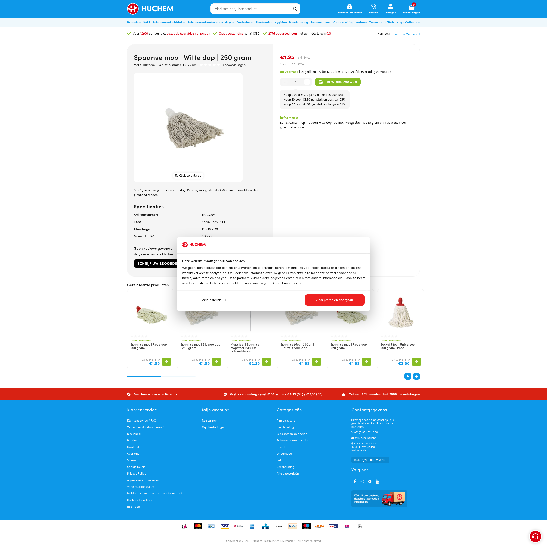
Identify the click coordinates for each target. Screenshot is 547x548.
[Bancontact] (212, 528)
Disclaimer (134, 434)
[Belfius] (240, 528)
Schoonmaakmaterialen (293, 440)
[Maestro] (308, 528)
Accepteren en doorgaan (334, 300)
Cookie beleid (136, 467)
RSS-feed (133, 506)
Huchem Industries (139, 500)
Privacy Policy (136, 473)
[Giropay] (335, 528)
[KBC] (267, 528)
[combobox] (255, 8)
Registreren (210, 420)
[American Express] (253, 528)
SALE (280, 460)
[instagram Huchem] (362, 481)
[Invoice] (361, 528)
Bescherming (285, 467)
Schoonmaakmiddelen (292, 434)
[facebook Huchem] (354, 481)
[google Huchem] (370, 481)
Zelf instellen (211, 300)
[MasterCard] (199, 528)
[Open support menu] (535, 536)
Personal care (286, 420)
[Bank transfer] (280, 528)
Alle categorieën (288, 473)
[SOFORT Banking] (321, 528)
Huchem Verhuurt (406, 33)
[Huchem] (153, 9)
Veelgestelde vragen (141, 487)
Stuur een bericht (365, 438)
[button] (416, 376)
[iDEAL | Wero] (186, 528)
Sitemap (132, 460)
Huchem (149, 65)
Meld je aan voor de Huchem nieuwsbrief (154, 493)
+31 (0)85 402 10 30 (366, 432)
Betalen (132, 440)
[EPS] (348, 528)
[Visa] (226, 528)
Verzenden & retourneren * (145, 427)
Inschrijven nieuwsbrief (370, 460)
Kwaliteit (133, 447)
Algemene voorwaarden (143, 480)
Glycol (281, 447)
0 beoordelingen (234, 65)
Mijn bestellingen (213, 427)
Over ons (133, 454)
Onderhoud (284, 454)
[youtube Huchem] (377, 481)
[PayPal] (294, 528)
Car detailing (285, 427)
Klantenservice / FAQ (141, 420)
